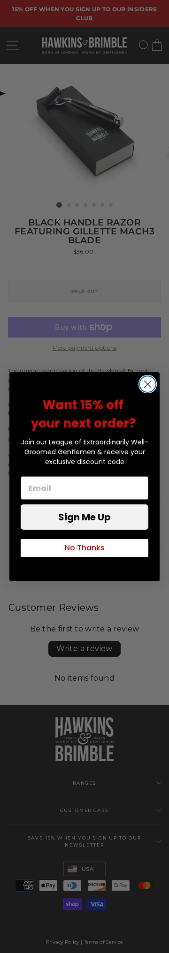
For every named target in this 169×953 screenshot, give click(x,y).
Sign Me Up (84, 517)
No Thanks (85, 547)
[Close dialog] (147, 384)
